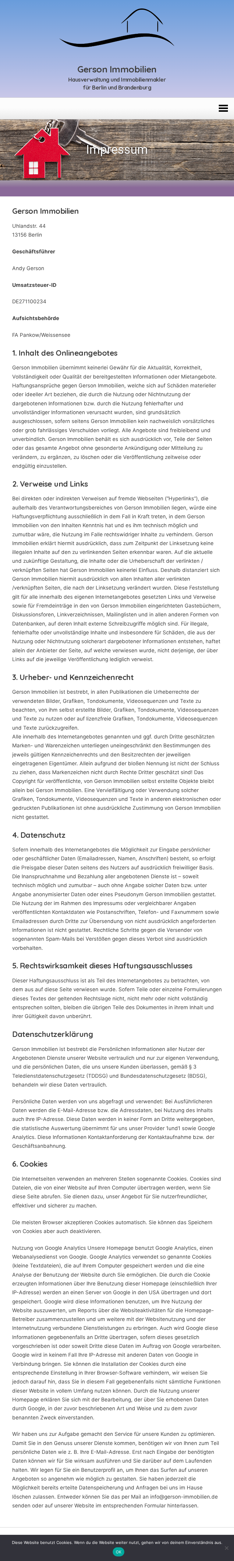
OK (119, 1551)
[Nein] (226, 1548)
